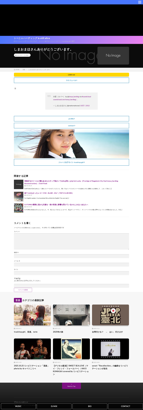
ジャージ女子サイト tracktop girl (71, 162)
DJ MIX (54, 406)
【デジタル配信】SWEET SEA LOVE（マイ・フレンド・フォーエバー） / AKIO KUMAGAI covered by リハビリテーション (71, 370)
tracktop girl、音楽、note (25, 332)
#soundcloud (86, 96)
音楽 (27, 55)
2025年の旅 (58, 332)
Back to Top (71, 386)
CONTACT (125, 406)
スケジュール (71, 80)
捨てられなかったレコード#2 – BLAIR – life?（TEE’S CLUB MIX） (49, 193)
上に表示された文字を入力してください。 (28, 280)
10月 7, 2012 (85, 106)
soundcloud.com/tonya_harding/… (65, 99)
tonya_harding (74, 96)
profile (71, 119)
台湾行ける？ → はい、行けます (107, 332)
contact (71, 126)
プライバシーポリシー (21, 402)
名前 (16, 252)
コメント (17, 231)
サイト (16, 269)
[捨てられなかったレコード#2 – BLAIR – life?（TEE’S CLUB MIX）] (18, 196)
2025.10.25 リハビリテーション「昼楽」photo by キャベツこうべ (31, 367)
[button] (139, 2)
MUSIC (18, 406)
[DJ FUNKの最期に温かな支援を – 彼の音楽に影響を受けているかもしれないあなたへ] (18, 208)
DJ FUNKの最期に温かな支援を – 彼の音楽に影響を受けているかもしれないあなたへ (56, 204)
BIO (89, 406)
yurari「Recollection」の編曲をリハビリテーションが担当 (110, 367)
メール (17, 261)
